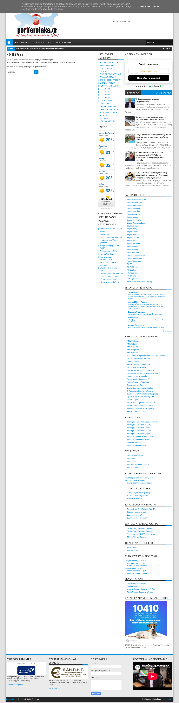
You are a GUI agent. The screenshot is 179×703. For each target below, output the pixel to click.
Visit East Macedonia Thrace (138, 465)
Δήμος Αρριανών (133, 214)
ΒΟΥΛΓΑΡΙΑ (104, 71)
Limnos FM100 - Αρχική (137, 302)
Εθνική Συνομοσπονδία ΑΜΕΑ (138, 364)
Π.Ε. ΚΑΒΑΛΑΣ (105, 95)
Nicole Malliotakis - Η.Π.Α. (136, 563)
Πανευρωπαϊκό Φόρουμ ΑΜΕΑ (138, 379)
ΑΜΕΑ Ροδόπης (133, 341)
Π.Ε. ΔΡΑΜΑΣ (105, 89)
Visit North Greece (134, 468)
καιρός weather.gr (106, 208)
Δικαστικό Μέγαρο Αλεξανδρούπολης (141, 437)
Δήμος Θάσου (132, 246)
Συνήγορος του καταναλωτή (137, 518)
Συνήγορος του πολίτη (135, 515)
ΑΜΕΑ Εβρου (132, 344)
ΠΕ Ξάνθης (131, 270)
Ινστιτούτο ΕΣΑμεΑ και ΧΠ (137, 367)
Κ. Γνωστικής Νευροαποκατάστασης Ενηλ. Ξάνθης (146, 356)
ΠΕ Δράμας (131, 276)
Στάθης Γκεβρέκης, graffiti (135, 480)
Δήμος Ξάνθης (132, 232)
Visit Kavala (131, 459)
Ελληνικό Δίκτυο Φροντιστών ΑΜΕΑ (140, 370)
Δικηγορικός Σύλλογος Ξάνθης (138, 428)
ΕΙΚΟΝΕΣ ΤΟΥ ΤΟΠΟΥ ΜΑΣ (110, 74)
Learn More (144, 6)
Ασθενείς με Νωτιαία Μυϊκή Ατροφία (140, 409)
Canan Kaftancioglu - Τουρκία (137, 573)
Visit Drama (131, 462)
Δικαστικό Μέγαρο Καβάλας (137, 445)
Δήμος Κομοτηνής (134, 220)
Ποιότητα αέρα (105, 234)
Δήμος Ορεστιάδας (134, 205)
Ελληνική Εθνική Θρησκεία (137, 537)
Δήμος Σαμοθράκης (134, 208)
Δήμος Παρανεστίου (134, 258)
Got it (156, 6)
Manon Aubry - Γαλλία (134, 568)
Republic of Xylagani (135, 586)
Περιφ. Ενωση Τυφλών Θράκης (138, 359)
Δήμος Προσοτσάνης (135, 261)
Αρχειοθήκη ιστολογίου (163, 93)
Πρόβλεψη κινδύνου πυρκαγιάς (112, 273)
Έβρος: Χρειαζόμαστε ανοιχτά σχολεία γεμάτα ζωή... (145, 314)
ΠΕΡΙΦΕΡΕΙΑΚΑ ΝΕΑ (108, 107)
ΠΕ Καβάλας (132, 273)
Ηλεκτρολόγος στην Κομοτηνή (138, 493)
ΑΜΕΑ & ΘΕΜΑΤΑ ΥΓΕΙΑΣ (109, 62)
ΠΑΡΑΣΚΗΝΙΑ (105, 104)
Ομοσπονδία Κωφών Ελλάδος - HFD (141, 397)
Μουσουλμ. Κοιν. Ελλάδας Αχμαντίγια (141, 534)
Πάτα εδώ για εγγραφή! (148, 78)
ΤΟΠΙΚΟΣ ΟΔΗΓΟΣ (42, 42)
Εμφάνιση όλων (167, 331)
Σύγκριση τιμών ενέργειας (136, 512)
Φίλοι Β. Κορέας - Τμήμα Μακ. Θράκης (141, 589)
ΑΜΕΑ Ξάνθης (132, 347)
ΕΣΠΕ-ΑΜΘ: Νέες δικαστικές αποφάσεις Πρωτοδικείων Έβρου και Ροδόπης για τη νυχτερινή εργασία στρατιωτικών (152, 175)
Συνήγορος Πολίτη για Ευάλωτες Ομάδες (142, 394)
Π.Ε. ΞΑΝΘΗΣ (105, 98)
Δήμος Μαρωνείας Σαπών (136, 223)
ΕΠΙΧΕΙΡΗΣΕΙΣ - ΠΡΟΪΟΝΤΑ (110, 80)
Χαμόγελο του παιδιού (135, 550)
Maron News (133, 318)
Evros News (133, 292)
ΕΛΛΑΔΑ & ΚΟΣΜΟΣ (108, 77)
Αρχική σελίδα (9, 42)
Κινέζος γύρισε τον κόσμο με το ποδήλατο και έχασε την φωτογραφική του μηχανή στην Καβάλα (153, 137)
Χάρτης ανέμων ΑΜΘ (108, 279)
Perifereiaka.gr (11, 699)
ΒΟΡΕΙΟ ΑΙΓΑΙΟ (106, 68)
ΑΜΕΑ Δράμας (132, 353)
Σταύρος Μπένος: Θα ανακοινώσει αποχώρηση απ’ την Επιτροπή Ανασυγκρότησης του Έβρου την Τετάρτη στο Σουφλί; (146, 296)
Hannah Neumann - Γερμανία (137, 571)
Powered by (141, 86)
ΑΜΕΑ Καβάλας (133, 350)
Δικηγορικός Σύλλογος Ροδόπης (139, 425)
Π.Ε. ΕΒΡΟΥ (104, 92)
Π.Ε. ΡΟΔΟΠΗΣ (106, 101)
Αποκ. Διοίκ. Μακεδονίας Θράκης (139, 282)
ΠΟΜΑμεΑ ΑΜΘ (133, 362)
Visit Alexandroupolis (135, 456)
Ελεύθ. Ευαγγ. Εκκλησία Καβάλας (139, 531)
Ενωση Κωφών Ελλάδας (136, 400)
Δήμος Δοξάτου (133, 252)
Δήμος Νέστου (132, 241)
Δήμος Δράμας (132, 249)
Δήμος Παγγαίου (133, 244)
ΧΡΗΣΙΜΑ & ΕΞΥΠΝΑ (108, 121)
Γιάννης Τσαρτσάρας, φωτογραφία (139, 483)
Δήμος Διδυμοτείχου (134, 202)
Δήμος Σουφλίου (133, 211)
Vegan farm (131, 547)
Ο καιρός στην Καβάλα (108, 251)
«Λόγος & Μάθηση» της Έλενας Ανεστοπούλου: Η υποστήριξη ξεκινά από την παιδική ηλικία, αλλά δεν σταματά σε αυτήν (145, 306)
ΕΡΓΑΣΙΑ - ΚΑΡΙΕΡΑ (107, 83)
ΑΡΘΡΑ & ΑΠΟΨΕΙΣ (107, 65)
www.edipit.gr (54, 688)
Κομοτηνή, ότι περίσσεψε (136, 583)
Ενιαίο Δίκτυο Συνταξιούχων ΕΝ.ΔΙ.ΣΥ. (141, 509)
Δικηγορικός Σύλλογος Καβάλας (139, 431)
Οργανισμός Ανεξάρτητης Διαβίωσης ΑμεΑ (142, 373)
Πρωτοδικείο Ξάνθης (135, 442)
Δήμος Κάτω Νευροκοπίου (137, 255)
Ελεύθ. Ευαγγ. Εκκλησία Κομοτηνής (140, 528)
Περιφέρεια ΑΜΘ (133, 279)
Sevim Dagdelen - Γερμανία (136, 566)
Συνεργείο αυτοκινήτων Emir (137, 496)
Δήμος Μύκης (132, 229)
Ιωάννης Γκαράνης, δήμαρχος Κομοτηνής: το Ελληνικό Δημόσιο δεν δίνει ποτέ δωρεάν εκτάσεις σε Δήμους (59, 48)
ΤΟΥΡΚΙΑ (103, 115)
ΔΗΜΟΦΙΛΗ (133, 92)
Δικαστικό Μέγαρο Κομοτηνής (138, 440)
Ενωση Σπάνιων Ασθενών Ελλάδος (140, 388)
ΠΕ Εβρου (131, 264)
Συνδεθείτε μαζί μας (62, 42)
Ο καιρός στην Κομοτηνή (109, 276)
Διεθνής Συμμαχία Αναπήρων (138, 382)
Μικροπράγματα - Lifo (136, 325)
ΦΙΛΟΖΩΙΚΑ (104, 118)
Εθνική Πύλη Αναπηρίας (136, 412)
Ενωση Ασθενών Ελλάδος (136, 385)
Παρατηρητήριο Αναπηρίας (137, 376)
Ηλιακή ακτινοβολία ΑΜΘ (109, 282)
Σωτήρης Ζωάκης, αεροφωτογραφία (139, 478)
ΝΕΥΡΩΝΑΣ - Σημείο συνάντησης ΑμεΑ (141, 403)
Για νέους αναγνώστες (23, 42)
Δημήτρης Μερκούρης (136, 312)
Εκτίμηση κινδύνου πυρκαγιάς (111, 237)
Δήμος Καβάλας (133, 238)
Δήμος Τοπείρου (133, 235)
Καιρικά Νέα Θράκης (107, 254)
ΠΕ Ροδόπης (132, 267)
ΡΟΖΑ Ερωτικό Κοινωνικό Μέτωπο (140, 592)
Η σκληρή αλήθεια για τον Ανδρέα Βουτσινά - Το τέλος (146, 327)
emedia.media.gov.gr (15, 685)
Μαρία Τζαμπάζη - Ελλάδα (136, 561)
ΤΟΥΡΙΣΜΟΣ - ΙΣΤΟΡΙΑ (108, 112)
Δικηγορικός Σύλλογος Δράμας (138, 434)
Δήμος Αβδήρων (133, 226)
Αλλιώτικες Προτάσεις (135, 499)
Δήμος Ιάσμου (132, 217)
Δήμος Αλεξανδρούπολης (136, 199)
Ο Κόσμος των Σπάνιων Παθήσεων (140, 391)
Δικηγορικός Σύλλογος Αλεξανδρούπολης (142, 422)
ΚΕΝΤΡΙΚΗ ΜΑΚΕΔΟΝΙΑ (109, 86)
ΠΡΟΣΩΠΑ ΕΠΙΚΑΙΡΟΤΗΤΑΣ (111, 109)
